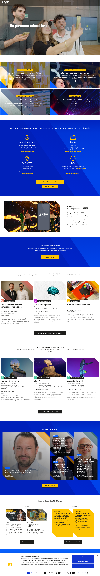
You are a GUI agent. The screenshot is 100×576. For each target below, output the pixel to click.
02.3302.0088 (81, 168)
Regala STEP (50, 186)
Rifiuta (83, 566)
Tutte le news (27, 542)
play (50, 23)
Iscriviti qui (50, 257)
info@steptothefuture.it (73, 173)
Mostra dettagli (82, 573)
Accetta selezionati (83, 561)
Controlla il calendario (27, 152)
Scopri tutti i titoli (50, 411)
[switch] (44, 573)
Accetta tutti (83, 556)
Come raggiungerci (27, 173)
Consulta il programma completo (50, 333)
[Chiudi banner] (97, 555)
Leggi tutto (50, 485)
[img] (4, 3)
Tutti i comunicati (73, 542)
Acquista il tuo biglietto (50, 182)
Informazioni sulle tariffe (73, 152)
